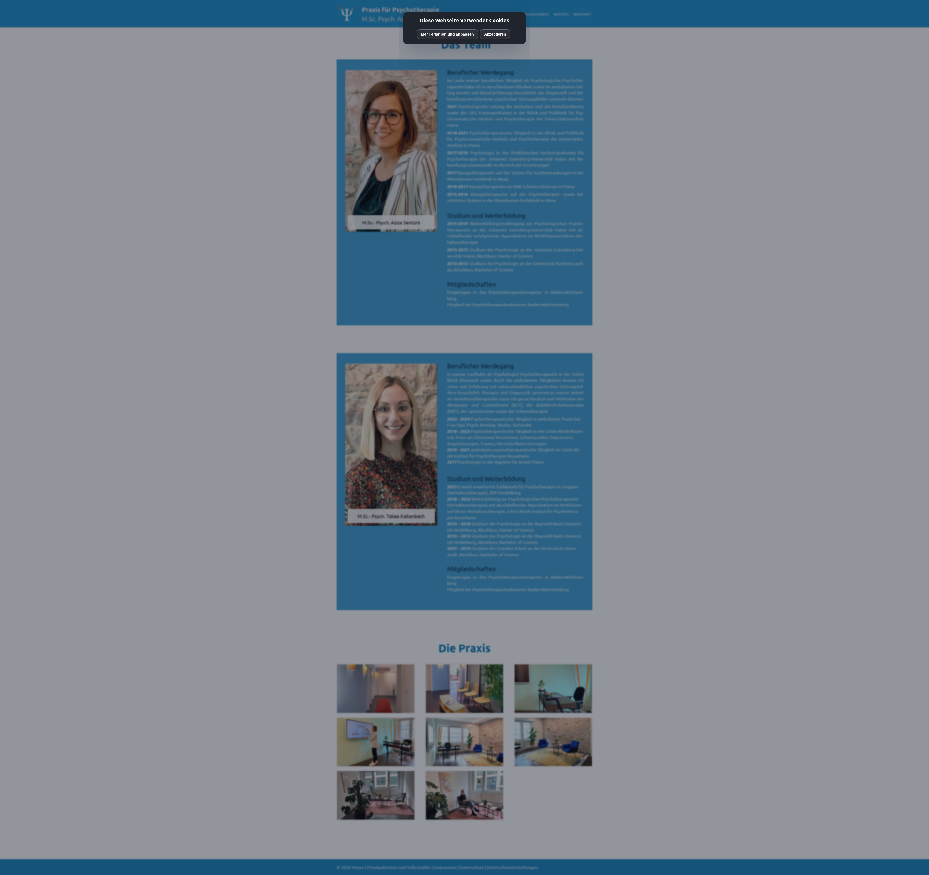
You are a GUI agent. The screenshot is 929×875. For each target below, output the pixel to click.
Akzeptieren (495, 34)
